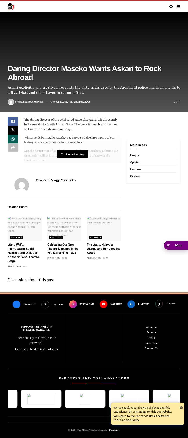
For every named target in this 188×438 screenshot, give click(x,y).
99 (65, 258)
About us (151, 327)
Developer (114, 429)
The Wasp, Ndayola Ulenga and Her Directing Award (103, 249)
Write (151, 337)
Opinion (135, 162)
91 (26, 266)
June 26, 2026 (14, 266)
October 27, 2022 (59, 101)
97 (106, 258)
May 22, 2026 (53, 258)
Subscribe (151, 343)
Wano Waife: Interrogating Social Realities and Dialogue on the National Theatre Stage (23, 253)
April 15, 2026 (94, 258)
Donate (151, 332)
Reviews (135, 176)
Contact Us (151, 348)
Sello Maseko (57, 137)
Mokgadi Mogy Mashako (30, 101)
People (134, 155)
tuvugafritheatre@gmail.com (36, 349)
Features (77, 101)
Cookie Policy (130, 420)
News (87, 101)
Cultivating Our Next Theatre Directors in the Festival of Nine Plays (63, 249)
